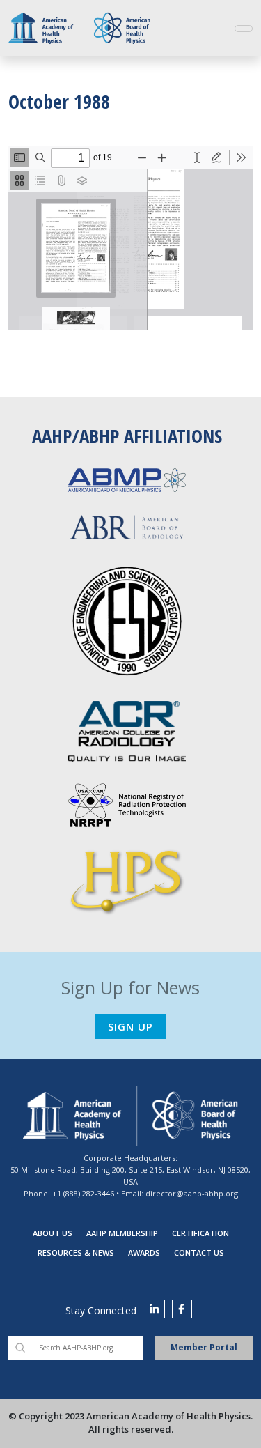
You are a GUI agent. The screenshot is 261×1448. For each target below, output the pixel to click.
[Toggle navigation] (244, 28)
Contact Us (199, 1252)
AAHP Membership (122, 1233)
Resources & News (76, 1252)
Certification (200, 1233)
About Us (52, 1233)
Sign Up (130, 1026)
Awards (144, 1252)
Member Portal (204, 1347)
